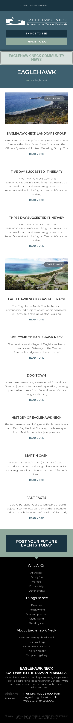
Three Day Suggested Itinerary (36, 218)
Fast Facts (36, 498)
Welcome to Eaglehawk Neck (36, 337)
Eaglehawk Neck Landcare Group (36, 133)
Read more (36, 154)
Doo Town (36, 375)
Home (29, 80)
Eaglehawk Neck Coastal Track (36, 299)
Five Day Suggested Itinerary (36, 171)
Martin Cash (36, 455)
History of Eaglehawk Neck (36, 417)
